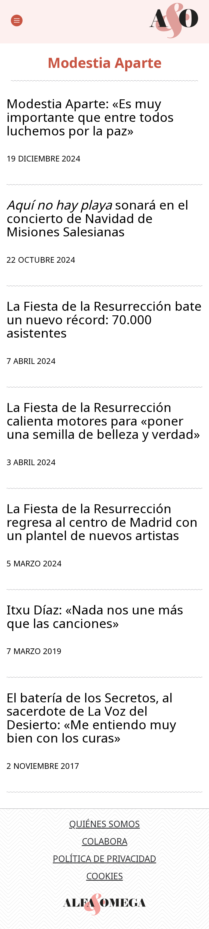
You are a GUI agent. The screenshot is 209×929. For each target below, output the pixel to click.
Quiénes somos (104, 824)
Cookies (104, 876)
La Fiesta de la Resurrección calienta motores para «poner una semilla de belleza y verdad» (103, 421)
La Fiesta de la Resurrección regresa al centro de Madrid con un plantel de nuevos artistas (102, 522)
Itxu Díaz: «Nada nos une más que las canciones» (95, 616)
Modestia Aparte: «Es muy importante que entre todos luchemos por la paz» (90, 117)
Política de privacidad (104, 858)
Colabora (104, 841)
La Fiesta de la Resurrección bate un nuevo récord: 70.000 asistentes (104, 319)
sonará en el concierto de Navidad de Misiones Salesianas (97, 218)
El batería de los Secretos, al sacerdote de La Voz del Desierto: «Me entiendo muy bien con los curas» (91, 718)
